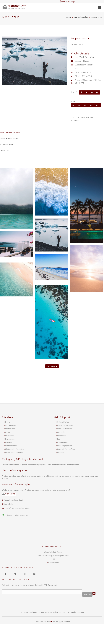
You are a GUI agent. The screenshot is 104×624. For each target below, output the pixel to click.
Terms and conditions (28, 612)
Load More (51, 366)
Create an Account (67, 1)
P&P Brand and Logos (75, 612)
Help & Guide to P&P (65, 425)
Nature (68, 17)
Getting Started (63, 422)
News (7, 432)
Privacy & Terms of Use (66, 449)
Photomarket (10, 429)
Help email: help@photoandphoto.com (53, 555)
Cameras (8, 442)
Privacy (41, 612)
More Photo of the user (10, 132)
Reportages (9, 439)
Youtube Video (11, 446)
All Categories (10, 425)
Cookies (60, 453)
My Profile (61, 432)
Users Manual (62, 442)
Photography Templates (14, 449)
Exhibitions (9, 436)
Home (7, 422)
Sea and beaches (81, 17)
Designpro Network (62, 622)
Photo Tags (4, 151)
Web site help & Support (53, 552)
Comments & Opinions (9, 138)
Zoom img (79, 83)
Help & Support (59, 612)
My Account (62, 436)
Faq (58, 439)
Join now (87, 594)
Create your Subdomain (14, 453)
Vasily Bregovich (86, 57)
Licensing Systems (64, 446)
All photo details (7, 144)
